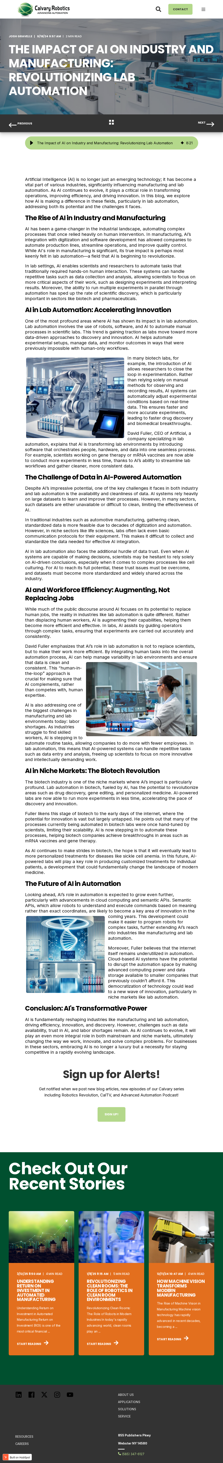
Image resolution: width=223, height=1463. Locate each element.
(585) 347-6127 (132, 1454)
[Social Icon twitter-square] (47, 1397)
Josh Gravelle (20, 36)
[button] (31, 143)
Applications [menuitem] (129, 1402)
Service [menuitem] (124, 1416)
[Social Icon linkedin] (21, 1397)
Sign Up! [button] (111, 1114)
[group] (111, 143)
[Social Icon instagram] (60, 1397)
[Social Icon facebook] (34, 1397)
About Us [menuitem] (126, 1395)
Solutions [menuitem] (127, 1409)
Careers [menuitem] (22, 1444)
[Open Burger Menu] (203, 9)
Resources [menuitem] (24, 1436)
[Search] (159, 9)
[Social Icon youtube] (73, 1397)
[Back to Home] (43, 9)
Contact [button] (180, 9)
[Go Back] (111, 123)
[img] (182, 143)
